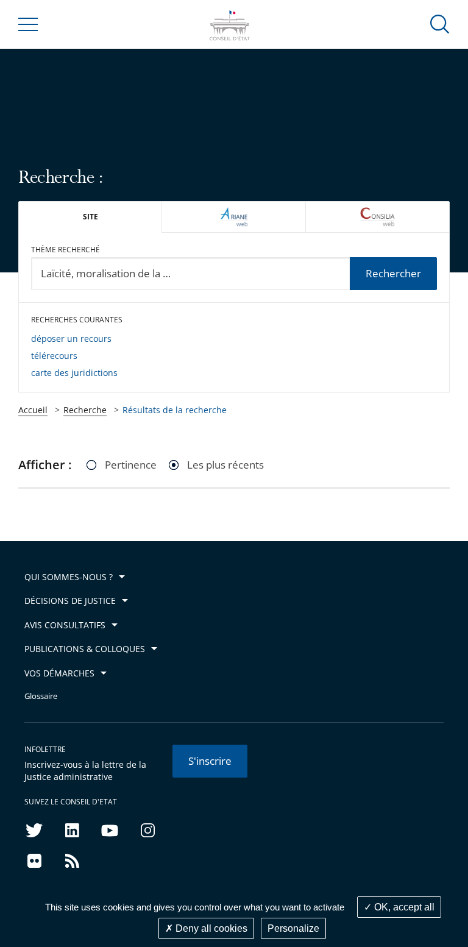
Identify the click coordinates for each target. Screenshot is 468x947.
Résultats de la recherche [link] (174, 410)
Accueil (33, 410)
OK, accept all (403, 907)
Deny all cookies (210, 928)
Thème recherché (65, 249)
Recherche (85, 410)
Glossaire (40, 696)
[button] (440, 23)
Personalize (293, 928)
